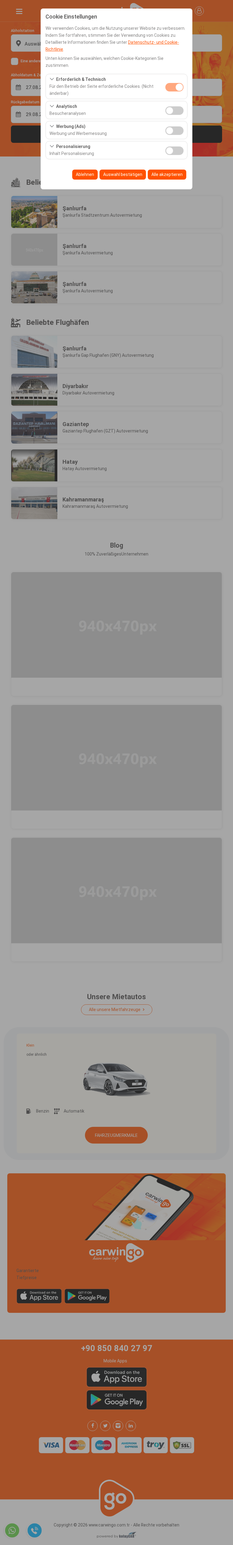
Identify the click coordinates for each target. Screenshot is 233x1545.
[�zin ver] (174, 110)
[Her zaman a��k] (174, 86)
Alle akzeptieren (167, 174)
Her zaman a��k (174, 87)
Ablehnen (85, 174)
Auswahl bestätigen (122, 174)
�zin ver (174, 110)
